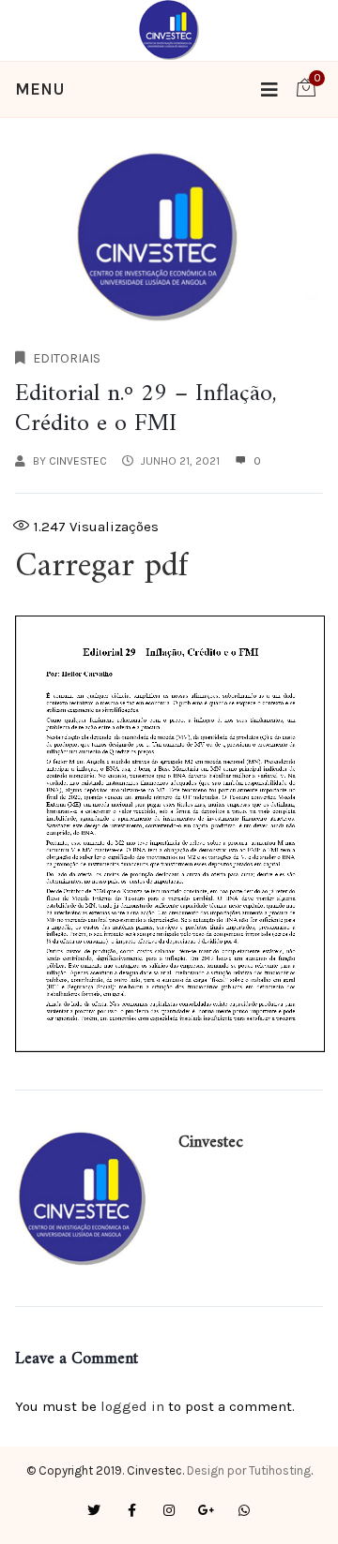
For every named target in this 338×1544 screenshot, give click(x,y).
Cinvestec (78, 461)
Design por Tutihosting (249, 1470)
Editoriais (66, 358)
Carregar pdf (106, 567)
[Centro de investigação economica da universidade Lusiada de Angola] (169, 29)
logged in (132, 1406)
